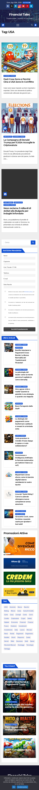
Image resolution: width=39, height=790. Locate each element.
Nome (5, 255)
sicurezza (19, 641)
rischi (13, 637)
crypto (23, 618)
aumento (13, 607)
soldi (26, 641)
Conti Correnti (8, 202)
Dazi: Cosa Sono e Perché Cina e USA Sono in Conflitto (19, 80)
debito (30, 618)
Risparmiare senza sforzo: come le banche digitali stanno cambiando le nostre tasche (24, 480)
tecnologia (29, 645)
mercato (29, 630)
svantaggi (21, 645)
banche (26, 607)
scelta (28, 637)
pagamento (29, 633)
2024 (6, 607)
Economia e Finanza (9, 75)
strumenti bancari (10, 645)
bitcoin (13, 611)
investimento (8, 630)
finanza (30, 622)
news (6, 633)
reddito (6, 637)
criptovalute (15, 618)
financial (23, 622)
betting (6, 611)
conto (25, 614)
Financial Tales (19, 14)
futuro (6, 626)
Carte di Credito (20, 435)
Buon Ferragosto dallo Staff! (18, 751)
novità (12, 633)
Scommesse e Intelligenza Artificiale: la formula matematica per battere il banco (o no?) (24, 460)
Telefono (6, 273)
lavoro (22, 630)
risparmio (21, 637)
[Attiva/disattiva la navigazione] (17, 25)
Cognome (7, 261)
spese (32, 641)
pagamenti (19, 633)
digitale (6, 622)
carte (6, 614)
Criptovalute (8, 136)
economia (14, 622)
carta (19, 611)
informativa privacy (28, 291)
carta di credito (28, 611)
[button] (32, 25)
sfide (12, 641)
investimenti (22, 626)
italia (16, 630)
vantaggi (7, 649)
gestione (13, 626)
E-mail (6, 278)
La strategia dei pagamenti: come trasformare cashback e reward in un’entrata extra (24, 424)
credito (6, 618)
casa (11, 614)
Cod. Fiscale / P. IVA (10, 267)
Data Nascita (8, 284)
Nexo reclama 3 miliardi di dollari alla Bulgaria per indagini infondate (17, 211)
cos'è (31, 614)
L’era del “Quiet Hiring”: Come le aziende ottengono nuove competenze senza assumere (24, 499)
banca (20, 607)
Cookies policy (22, 787)
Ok (14, 787)
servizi (6, 641)
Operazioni (19, 347)
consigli (18, 614)
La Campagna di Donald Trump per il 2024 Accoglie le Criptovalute (19, 143)
